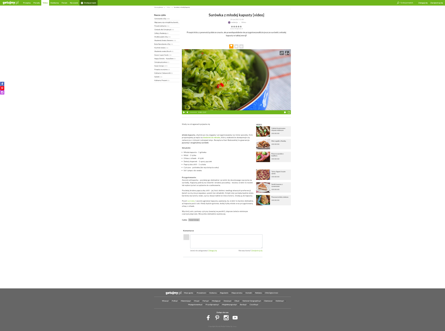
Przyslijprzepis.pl (212, 304)
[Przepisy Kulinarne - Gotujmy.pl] (10, 2)
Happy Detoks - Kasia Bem (165, 59)
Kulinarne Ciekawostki (163, 73)
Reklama (258, 293)
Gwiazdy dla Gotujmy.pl (164, 29)
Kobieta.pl (280, 301)
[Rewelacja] (241, 26)
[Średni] (234, 26)
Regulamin (224, 293)
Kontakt (249, 293)
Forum (64, 3)
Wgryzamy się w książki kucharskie (167, 22)
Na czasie (74, 3)
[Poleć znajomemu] (236, 46)
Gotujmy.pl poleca (161, 62)
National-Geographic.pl (252, 301)
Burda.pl (243, 304)
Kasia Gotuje (160, 66)
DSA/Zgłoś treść (271, 293)
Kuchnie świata (161, 48)
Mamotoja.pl (186, 301)
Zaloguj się (423, 3)
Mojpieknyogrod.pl (229, 304)
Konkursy (55, 3)
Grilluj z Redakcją (161, 33)
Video (45, 3)
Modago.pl (216, 301)
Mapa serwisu (237, 293)
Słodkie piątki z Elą (162, 37)
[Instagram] (2, 92)
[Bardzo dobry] (239, 26)
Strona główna (158, 7)
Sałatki (158, 77)
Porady (36, 3)
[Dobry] (236, 26)
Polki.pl (175, 301)
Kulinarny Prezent (161, 80)
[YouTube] (236, 317)
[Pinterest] (2, 88)
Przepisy (27, 3)
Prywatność (201, 293)
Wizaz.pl (165, 301)
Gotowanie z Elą (162, 19)
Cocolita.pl (254, 304)
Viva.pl (196, 301)
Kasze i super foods (162, 55)
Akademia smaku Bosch (163, 51)
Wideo (243, 22)
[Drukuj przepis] (241, 46)
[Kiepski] (232, 26)
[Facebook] (2, 84)
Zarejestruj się (436, 3)
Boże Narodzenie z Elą (163, 44)
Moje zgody (188, 293)
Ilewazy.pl (227, 301)
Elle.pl (237, 301)
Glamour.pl (268, 301)
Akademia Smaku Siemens (165, 40)
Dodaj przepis (90, 3)
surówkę (191, 201)
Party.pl (206, 301)
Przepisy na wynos (162, 69)
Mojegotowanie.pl (195, 304)
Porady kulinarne (161, 26)
